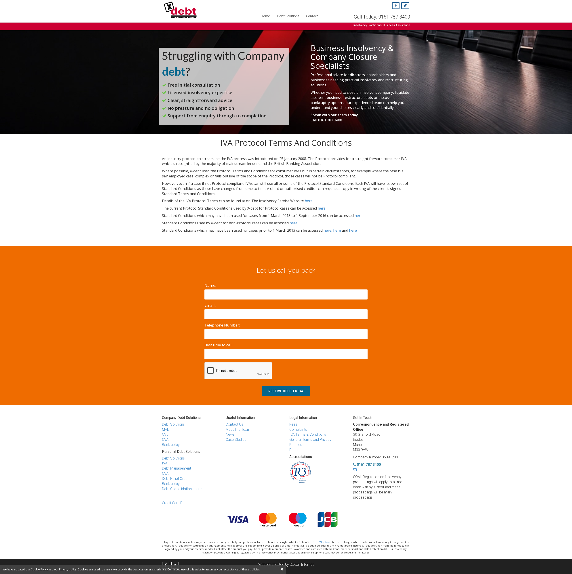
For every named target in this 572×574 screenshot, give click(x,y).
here (309, 200)
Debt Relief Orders (176, 478)
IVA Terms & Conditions (307, 434)
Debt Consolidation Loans (182, 489)
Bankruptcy (171, 445)
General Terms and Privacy (310, 439)
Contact (312, 16)
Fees (293, 424)
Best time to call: (218, 344)
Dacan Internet (302, 564)
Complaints (298, 429)
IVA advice (325, 542)
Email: (210, 305)
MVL (165, 429)
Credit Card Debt (175, 503)
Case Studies (236, 439)
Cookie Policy (39, 569)
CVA (165, 439)
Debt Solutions (288, 16)
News (230, 434)
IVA (164, 463)
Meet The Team (238, 429)
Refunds (295, 445)
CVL (165, 434)
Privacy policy (67, 569)
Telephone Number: (222, 325)
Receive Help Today (286, 391)
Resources (297, 450)
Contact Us (234, 424)
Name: (210, 285)
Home (265, 16)
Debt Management (176, 468)
